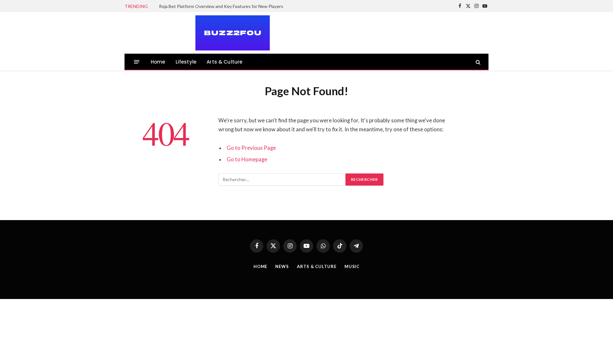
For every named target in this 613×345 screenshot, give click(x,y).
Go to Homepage (247, 159)
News (282, 266)
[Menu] (137, 61)
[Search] (477, 62)
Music (352, 266)
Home (158, 61)
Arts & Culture (224, 61)
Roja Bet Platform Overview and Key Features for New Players (221, 6)
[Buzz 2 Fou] (197, 33)
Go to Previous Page (251, 148)
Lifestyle (186, 61)
